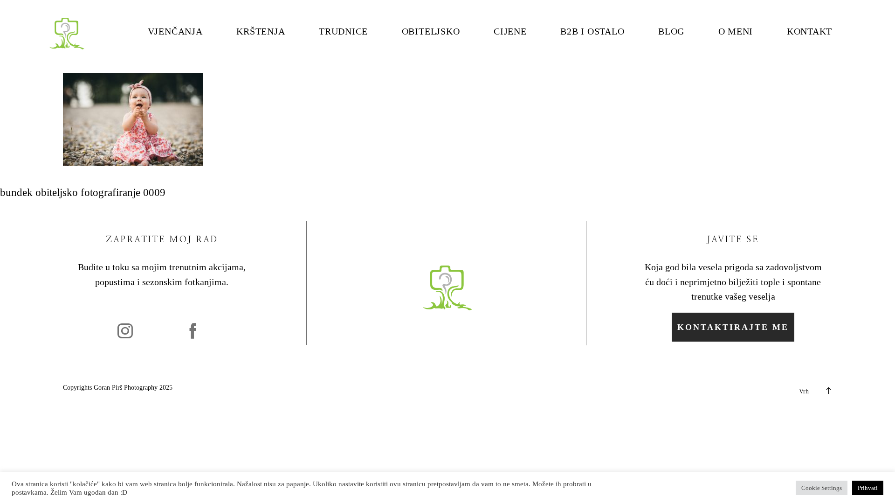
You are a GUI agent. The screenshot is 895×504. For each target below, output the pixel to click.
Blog (671, 31)
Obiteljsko (431, 31)
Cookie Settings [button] (821, 487)
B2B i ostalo (592, 31)
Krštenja (260, 31)
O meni (735, 31)
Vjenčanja (175, 31)
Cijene (510, 31)
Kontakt (809, 31)
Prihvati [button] (868, 487)
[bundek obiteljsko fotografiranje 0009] (133, 162)
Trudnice (343, 31)
